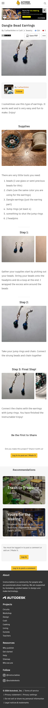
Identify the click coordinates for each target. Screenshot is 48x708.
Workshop (7, 613)
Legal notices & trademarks (17, 702)
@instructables (13, 675)
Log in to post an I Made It (24, 455)
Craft (21, 30)
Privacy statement (13, 694)
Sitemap (6, 659)
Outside (6, 632)
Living (5, 628)
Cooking (6, 624)
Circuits (6, 609)
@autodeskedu (13, 680)
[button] (3, 3)
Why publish (8, 648)
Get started (8, 651)
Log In (24, 557)
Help (5, 655)
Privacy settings (30, 694)
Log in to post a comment (24, 568)
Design (6, 617)
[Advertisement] (24, 14)
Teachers (7, 635)
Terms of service (31, 690)
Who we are (8, 663)
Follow (19, 91)
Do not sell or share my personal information (24, 698)
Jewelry (29, 30)
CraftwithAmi (10, 30)
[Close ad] (44, 10)
